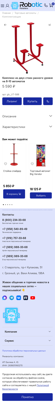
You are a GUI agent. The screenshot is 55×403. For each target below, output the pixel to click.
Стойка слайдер (12, 170)
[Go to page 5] (11, 204)
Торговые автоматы (25, 12)
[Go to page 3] (7, 204)
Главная (6, 12)
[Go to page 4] (9, 204)
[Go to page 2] (5, 204)
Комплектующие (11, 16)
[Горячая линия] (46, 5)
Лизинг (12, 101)
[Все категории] (2, 5)
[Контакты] (7, 5)
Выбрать (41, 195)
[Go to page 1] (3, 204)
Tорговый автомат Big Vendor (40, 172)
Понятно (28, 397)
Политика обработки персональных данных (24, 350)
